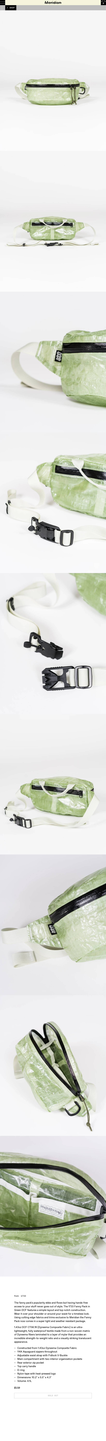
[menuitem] (2, 2)
